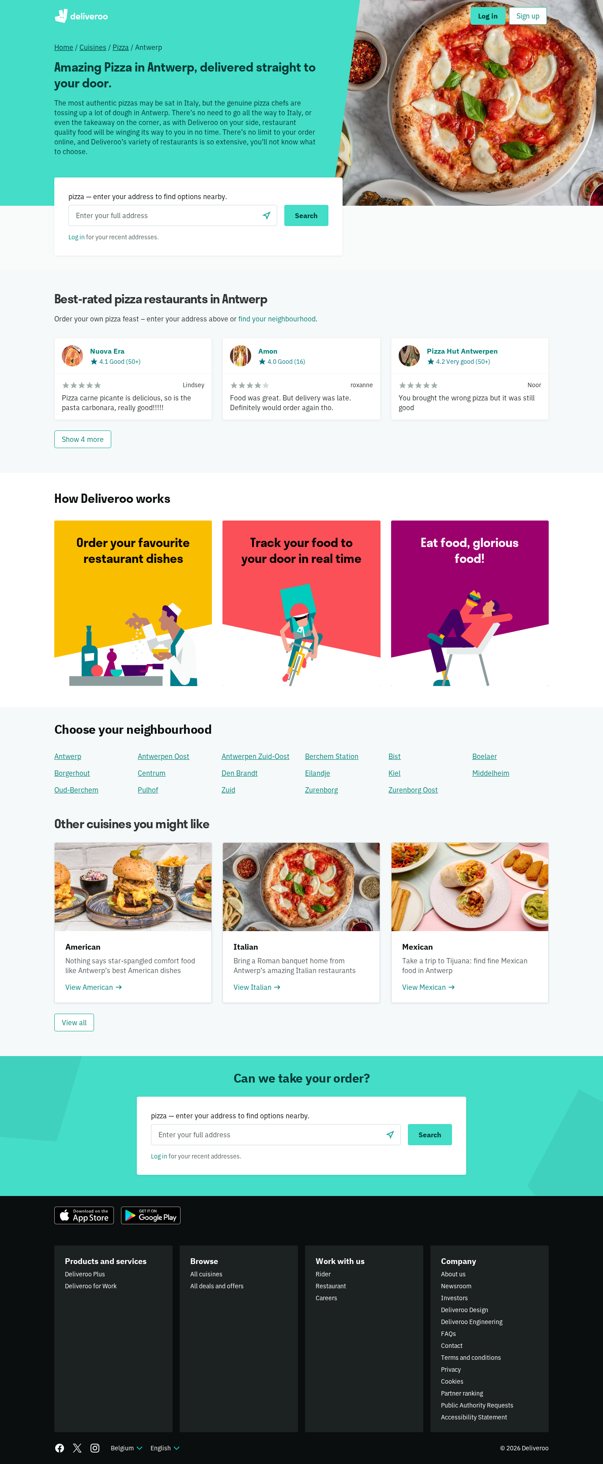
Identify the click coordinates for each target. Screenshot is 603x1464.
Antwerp (67, 756)
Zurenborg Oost (413, 789)
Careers (326, 1298)
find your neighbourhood (277, 318)
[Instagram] (95, 1448)
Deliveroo (81, 16)
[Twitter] (77, 1448)
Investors (454, 1298)
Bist (394, 756)
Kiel (394, 773)
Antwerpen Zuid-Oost (256, 756)
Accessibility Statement (474, 1417)
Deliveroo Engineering (471, 1322)
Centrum (152, 773)
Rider (323, 1274)
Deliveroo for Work (91, 1286)
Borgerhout (72, 773)
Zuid (228, 789)
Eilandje (317, 773)
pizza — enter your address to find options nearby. (147, 196)
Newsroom (456, 1286)
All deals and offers (217, 1286)
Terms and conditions (471, 1358)
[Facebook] (59, 1448)
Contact (452, 1346)
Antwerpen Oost (163, 756)
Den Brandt (240, 773)
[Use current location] (267, 215)
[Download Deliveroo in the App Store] (84, 1215)
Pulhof (148, 789)
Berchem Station (331, 756)
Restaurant (331, 1286)
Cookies (452, 1381)
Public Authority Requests (477, 1405)
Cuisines (92, 47)
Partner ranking (462, 1393)
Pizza (121, 47)
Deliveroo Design (464, 1310)
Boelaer (484, 756)
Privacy (451, 1369)
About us (453, 1274)
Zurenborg (321, 789)
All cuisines (206, 1274)
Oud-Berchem (76, 789)
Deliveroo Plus (85, 1274)
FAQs (448, 1334)
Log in (76, 237)
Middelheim (490, 773)
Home (63, 47)
